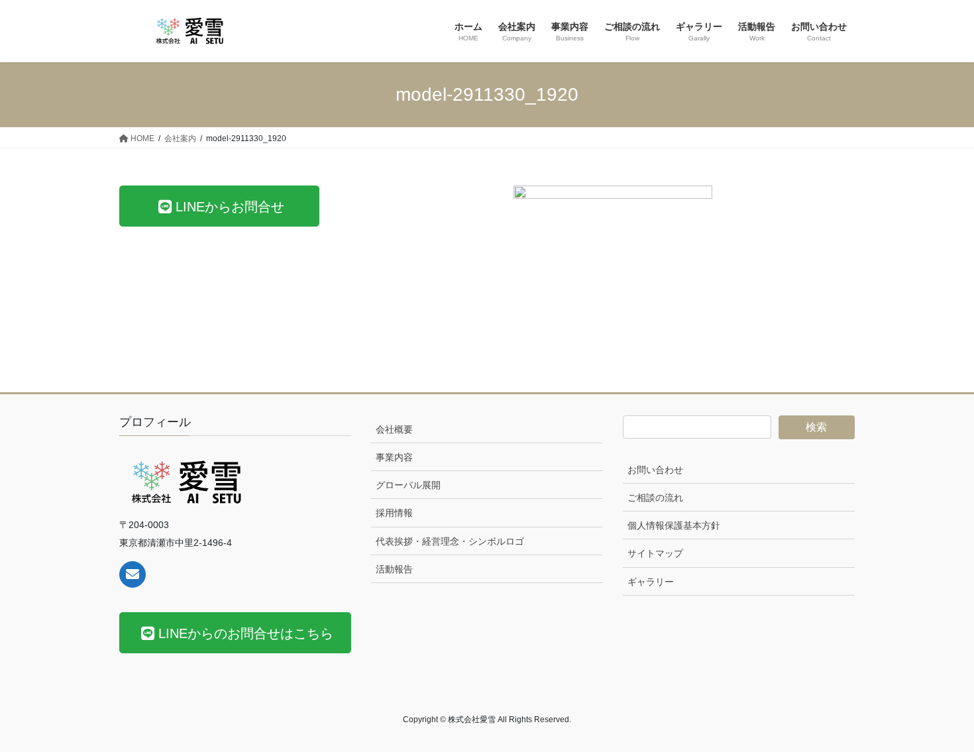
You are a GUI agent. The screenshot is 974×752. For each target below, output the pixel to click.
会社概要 (394, 429)
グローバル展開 (408, 485)
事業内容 (394, 457)
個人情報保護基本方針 (673, 525)
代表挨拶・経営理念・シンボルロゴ (450, 541)
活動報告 (394, 569)
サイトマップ (655, 553)
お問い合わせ (655, 469)
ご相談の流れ (655, 497)
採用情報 (394, 513)
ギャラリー (650, 581)
